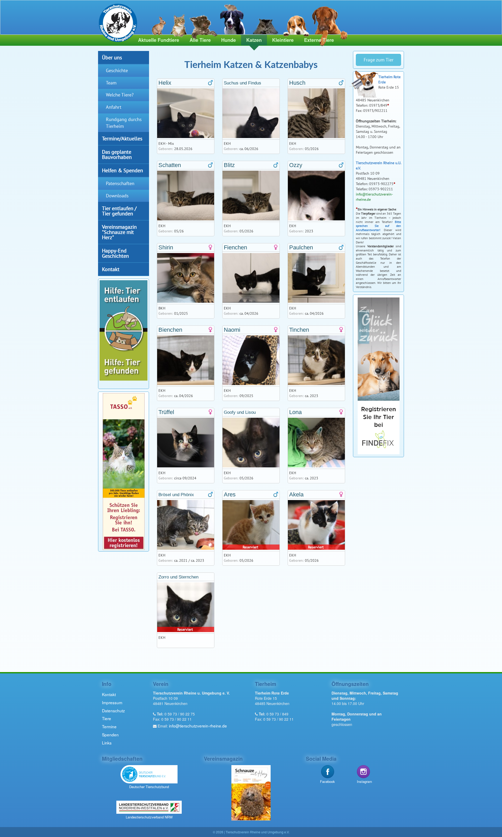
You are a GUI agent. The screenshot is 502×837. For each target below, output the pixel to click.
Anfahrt (113, 107)
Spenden (110, 734)
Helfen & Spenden (122, 170)
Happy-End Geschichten (115, 253)
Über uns (112, 57)
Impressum (112, 702)
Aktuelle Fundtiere (158, 40)
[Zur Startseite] (115, 21)
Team (111, 83)
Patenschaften (120, 183)
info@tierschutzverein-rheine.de (198, 726)
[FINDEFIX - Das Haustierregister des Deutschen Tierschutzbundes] (379, 375)
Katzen (254, 40)
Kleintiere (283, 40)
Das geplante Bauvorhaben (117, 154)
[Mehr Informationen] (123, 330)
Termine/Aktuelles (122, 138)
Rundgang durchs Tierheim (124, 122)
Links (107, 743)
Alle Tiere (200, 40)
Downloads (117, 196)
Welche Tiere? (120, 95)
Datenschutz (113, 710)
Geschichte (117, 70)
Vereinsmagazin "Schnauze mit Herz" (119, 231)
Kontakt (110, 269)
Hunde (228, 40)
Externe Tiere (319, 40)
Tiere (106, 718)
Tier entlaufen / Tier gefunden (119, 211)
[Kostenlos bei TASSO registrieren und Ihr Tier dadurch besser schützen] (124, 471)
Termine (109, 726)
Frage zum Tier (378, 60)
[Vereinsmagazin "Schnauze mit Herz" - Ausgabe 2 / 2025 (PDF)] (251, 792)
